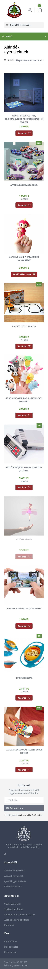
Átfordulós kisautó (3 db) (24, 185)
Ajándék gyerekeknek (15, 881)
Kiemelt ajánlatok (13, 886)
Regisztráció (10, 941)
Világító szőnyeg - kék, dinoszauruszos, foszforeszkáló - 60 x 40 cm (24, 118)
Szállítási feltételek (13, 909)
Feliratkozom (16, 808)
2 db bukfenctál (24, 678)
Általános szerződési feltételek (19, 914)
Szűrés (10, 60)
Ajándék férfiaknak (13, 875)
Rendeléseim (10, 952)
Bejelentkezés (11, 946)
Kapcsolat (9, 925)
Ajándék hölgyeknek (14, 870)
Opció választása (22, 274)
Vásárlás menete (12, 904)
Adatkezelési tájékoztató (16, 919)
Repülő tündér (24, 539)
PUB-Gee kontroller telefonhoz (24, 608)
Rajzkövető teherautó (24, 326)
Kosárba (22, 133)
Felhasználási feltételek (29, 815)
